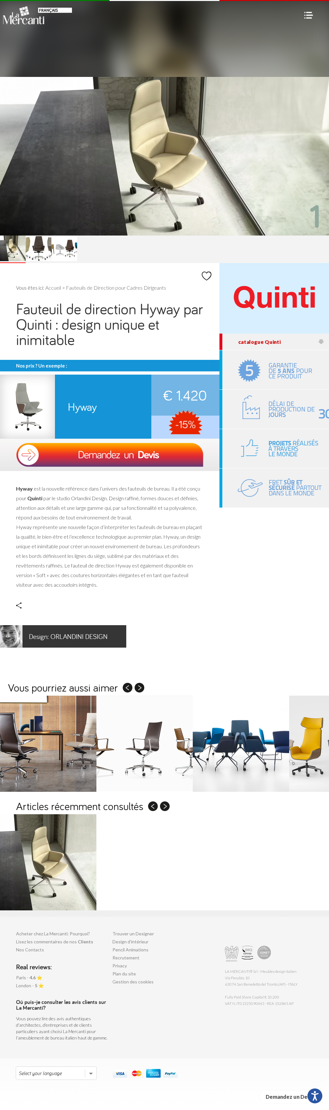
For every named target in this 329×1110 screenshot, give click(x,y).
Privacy (119, 965)
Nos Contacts (30, 949)
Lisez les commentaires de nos (54, 941)
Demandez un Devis (290, 1097)
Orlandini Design (68, 636)
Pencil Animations (130, 949)
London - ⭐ (30, 985)
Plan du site (124, 973)
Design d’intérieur (130, 941)
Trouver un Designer (133, 933)
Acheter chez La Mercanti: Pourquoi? (53, 933)
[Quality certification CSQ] (248, 954)
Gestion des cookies (133, 981)
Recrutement (125, 957)
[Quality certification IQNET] (264, 954)
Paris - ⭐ (29, 977)
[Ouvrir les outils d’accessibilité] (315, 1096)
